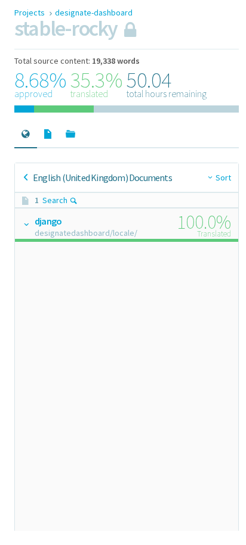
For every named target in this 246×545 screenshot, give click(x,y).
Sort (223, 177)
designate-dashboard (94, 12)
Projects (30, 12)
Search (54, 200)
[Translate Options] (25, 224)
